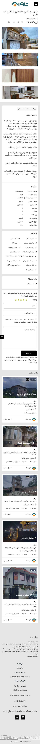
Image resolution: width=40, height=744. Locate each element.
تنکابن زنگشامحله (32, 19)
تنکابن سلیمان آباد (28, 458)
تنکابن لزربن (30, 410)
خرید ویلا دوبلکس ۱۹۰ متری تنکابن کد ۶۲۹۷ (20, 548)
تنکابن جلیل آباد (28, 505)
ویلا (34, 109)
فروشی (20, 218)
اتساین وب (13, 741)
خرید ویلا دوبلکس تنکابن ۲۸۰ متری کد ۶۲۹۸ (20, 501)
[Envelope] (17, 717)
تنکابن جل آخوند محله (26, 551)
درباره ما (20, 664)
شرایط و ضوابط (20, 681)
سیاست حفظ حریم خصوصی (20, 677)
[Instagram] (23, 717)
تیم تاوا (21, 173)
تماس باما (20, 668)
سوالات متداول (20, 672)
